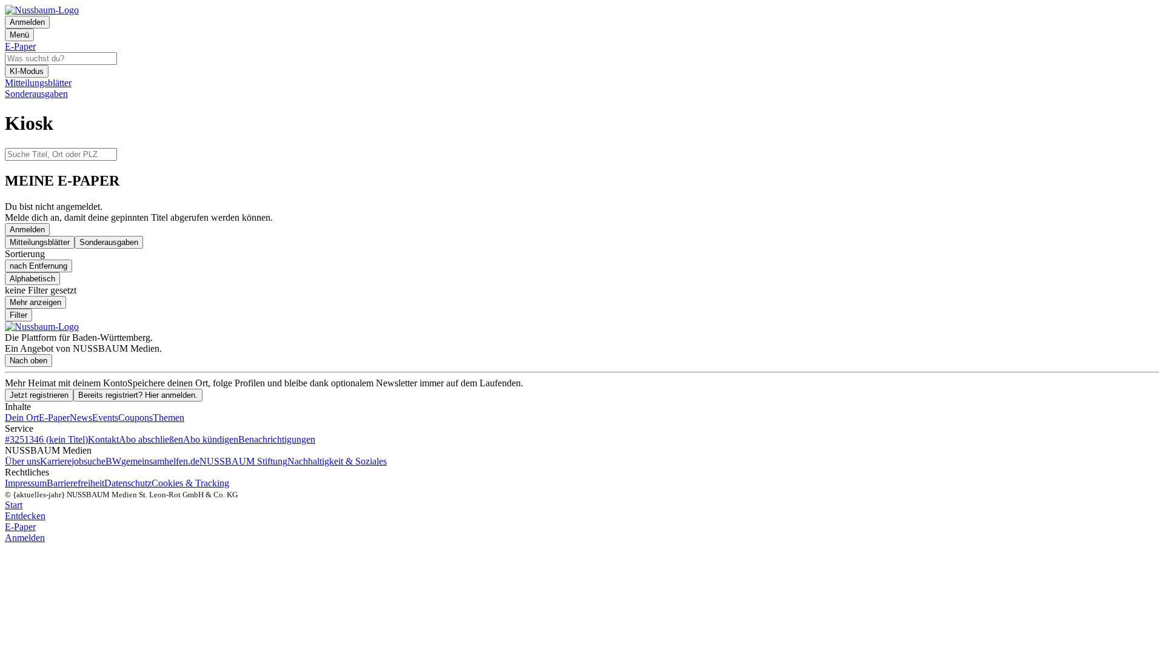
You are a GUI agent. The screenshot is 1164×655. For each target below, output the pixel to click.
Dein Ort (22, 417)
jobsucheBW (96, 461)
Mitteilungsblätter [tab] (40, 242)
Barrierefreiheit (75, 483)
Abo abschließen (151, 439)
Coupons (135, 417)
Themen (168, 417)
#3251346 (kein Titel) (46, 439)
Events (105, 417)
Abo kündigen (210, 439)
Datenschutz (128, 483)
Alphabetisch (32, 278)
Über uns (22, 461)
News (81, 417)
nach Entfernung (38, 265)
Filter (18, 315)
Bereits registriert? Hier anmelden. (138, 395)
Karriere (56, 461)
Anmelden (27, 229)
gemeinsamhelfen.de (160, 461)
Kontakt (103, 439)
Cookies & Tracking (190, 483)
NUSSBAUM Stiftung (243, 461)
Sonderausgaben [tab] (108, 242)
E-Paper (54, 417)
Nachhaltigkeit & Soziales (337, 461)
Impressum (26, 483)
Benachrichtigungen (276, 439)
